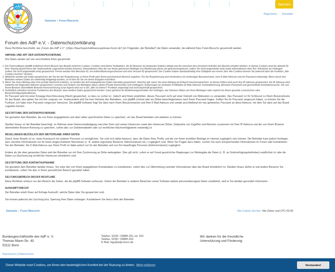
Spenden (284, 4)
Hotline (202, 4)
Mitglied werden (60, 4)
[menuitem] (285, 14)
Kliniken (140, 4)
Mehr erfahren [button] (145, 265)
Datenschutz (26, 253)
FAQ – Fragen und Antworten (172, 4)
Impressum (9, 253)
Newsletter (219, 4)
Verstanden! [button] (313, 265)
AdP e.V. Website (89, 4)
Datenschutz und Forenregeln (252, 4)
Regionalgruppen (118, 4)
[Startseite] (18, 18)
